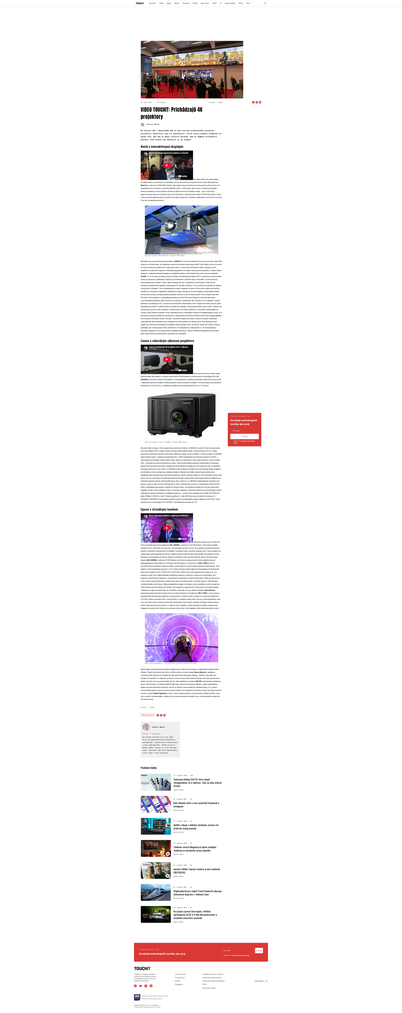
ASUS (214, 3)
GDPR (204, 984)
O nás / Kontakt (180, 974)
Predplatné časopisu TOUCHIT (213, 974)
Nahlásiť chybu (147, 715)
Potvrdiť (245, 436)
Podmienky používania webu (212, 977)
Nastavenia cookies (209, 988)
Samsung (186, 3)
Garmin (176, 3)
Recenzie (152, 3)
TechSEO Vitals (156, 1007)
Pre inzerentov (180, 977)
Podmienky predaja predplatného (214, 981)
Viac (248, 3)
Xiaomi (195, 3)
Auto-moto (205, 3)
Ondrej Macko (153, 124)
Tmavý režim (259, 981)
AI (221, 3)
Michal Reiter (178, 810)
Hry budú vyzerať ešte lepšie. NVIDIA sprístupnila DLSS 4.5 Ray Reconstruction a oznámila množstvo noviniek (195, 915)
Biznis (241, 3)
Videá (161, 3)
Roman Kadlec (178, 876)
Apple (169, 3)
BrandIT (177, 981)
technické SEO (139, 1007)
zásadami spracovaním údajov (240, 955)
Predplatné (178, 984)
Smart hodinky (230, 3)
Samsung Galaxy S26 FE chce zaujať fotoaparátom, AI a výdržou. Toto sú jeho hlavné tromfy (198, 783)
